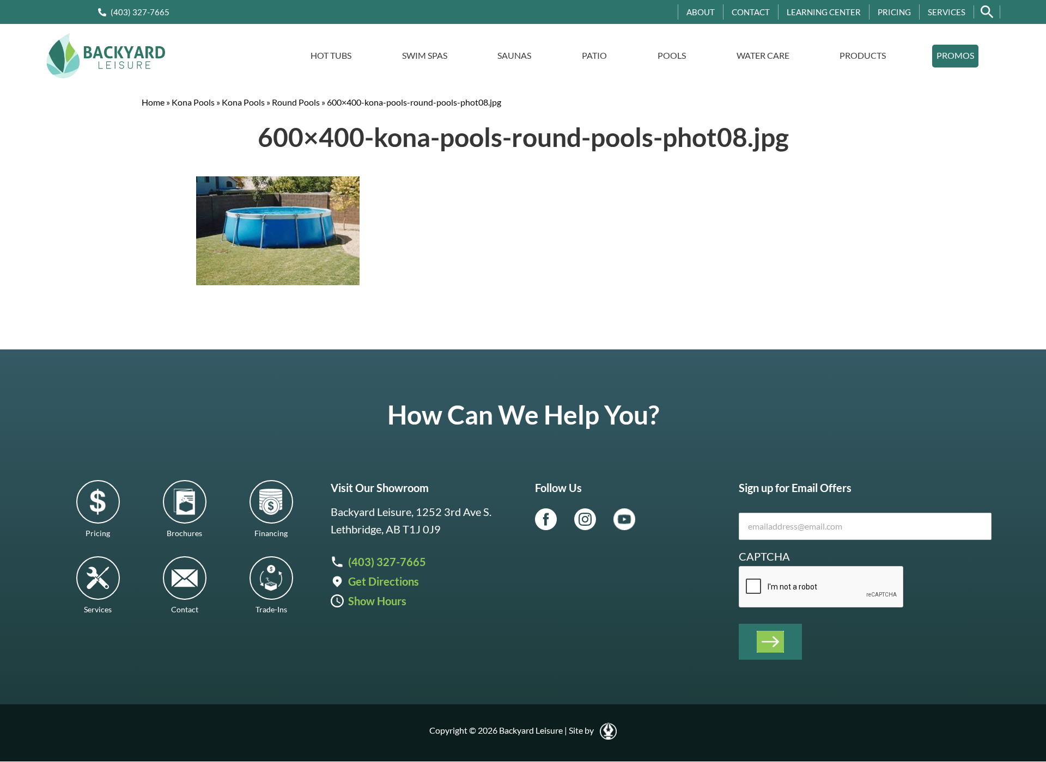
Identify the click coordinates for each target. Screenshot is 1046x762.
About (700, 12)
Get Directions (383, 581)
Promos (955, 55)
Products (863, 55)
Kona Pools (193, 102)
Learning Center (824, 12)
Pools (672, 55)
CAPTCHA (764, 556)
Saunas (514, 55)
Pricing (894, 12)
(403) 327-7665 (140, 12)
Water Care (763, 55)
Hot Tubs (331, 55)
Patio (594, 55)
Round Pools (296, 102)
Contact (751, 12)
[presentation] (821, 587)
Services (946, 12)
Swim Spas (424, 55)
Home (153, 102)
